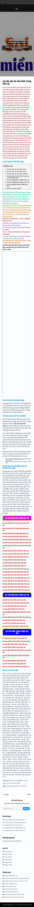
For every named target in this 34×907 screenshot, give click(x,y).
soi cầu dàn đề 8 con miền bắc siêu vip (14, 827)
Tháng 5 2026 (8, 854)
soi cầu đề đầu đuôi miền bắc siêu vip (14, 819)
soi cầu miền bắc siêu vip (11, 889)
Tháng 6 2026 (8, 851)
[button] (2, 2)
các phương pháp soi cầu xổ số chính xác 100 (16, 878)
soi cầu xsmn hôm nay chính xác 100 (14, 894)
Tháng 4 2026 (8, 857)
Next (28, 794)
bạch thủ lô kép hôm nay (11, 875)
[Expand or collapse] (29, 166)
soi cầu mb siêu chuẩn (17, 42)
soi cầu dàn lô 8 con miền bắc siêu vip (14, 830)
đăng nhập (14, 803)
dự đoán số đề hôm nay (10, 883)
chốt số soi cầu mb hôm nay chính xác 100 (15, 881)
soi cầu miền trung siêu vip (12, 786)
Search (26, 808)
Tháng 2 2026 (8, 862)
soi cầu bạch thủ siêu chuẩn (12, 783)
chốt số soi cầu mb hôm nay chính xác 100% (17, 48)
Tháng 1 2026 (8, 865)
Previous (6, 794)
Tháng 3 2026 (8, 859)
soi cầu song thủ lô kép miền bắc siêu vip (15, 822)
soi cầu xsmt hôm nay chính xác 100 (14, 897)
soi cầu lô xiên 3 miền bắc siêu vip (13, 825)
